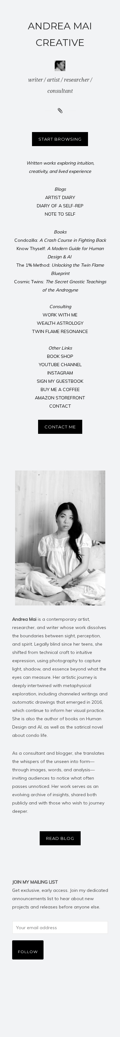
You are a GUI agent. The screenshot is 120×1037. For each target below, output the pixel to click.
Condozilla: (60, 240)
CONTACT (60, 406)
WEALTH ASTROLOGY (60, 323)
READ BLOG (60, 838)
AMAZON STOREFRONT (60, 398)
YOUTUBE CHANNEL (60, 364)
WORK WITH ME (60, 315)
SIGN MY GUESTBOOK (60, 381)
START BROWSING (60, 139)
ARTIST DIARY (60, 197)
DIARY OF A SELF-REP (60, 206)
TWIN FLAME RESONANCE (60, 331)
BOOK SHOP (60, 356)
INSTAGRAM (60, 373)
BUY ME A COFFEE (60, 389)
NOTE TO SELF (60, 214)
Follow (28, 951)
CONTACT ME (60, 426)
